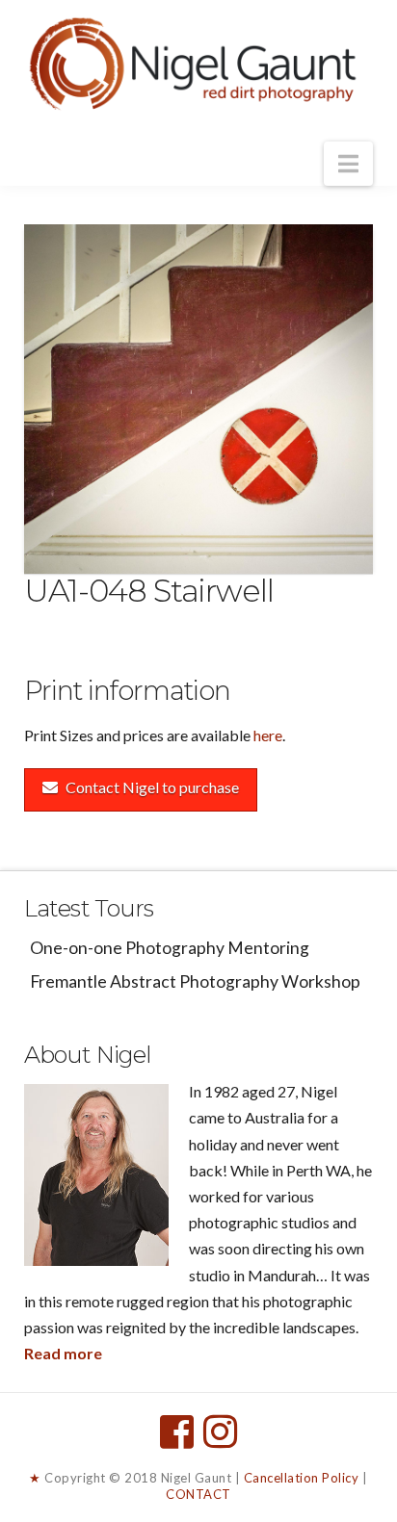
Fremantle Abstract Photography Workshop (195, 981)
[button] (348, 164)
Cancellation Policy (301, 1477)
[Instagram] (220, 1431)
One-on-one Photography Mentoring (169, 948)
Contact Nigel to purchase (152, 787)
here (267, 735)
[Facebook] (177, 1431)
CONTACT (198, 1494)
